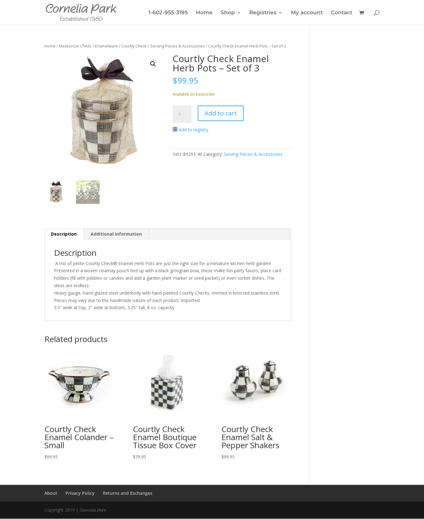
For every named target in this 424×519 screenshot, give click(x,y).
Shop (228, 13)
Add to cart (221, 113)
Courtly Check (134, 46)
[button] (153, 64)
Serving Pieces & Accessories (177, 46)
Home (204, 13)
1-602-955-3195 (168, 13)
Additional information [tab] (116, 234)
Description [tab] (64, 234)
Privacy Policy (80, 493)
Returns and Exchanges (127, 493)
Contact (341, 13)
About (50, 493)
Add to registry (193, 130)
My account (307, 13)
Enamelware (106, 46)
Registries (263, 13)
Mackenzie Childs (75, 46)
